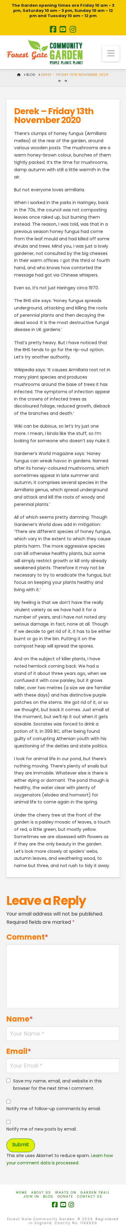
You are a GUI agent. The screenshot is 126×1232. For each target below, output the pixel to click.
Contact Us (89, 1196)
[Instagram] (73, 29)
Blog (48, 1196)
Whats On (65, 1193)
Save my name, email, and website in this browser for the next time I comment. (57, 1084)
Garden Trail (95, 1193)
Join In (31, 1196)
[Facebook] (53, 29)
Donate (65, 1196)
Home (21, 1193)
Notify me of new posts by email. (41, 1129)
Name (19, 1019)
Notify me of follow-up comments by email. (53, 1109)
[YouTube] (63, 29)
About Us (41, 1193)
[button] (111, 54)
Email (18, 1051)
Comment (27, 937)
